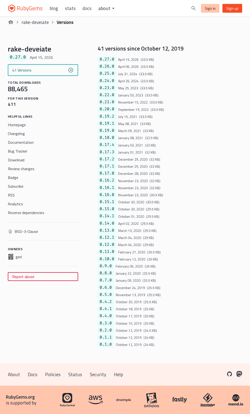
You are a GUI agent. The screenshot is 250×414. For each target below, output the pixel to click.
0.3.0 (106, 323)
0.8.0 (106, 273)
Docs (87, 8)
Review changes (21, 169)
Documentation (21, 142)
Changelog (16, 133)
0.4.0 (106, 315)
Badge (13, 177)
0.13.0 (107, 230)
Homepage (17, 125)
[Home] (11, 22)
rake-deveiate (35, 22)
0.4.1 (106, 308)
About (14, 374)
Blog (54, 8)
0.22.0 (107, 95)
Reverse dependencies (26, 213)
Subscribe (15, 186)
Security (98, 374)
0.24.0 (107, 80)
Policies (53, 374)
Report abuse (23, 276)
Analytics (15, 204)
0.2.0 (106, 330)
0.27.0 (107, 59)
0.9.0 (106, 266)
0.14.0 (107, 223)
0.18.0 (107, 137)
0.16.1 (107, 187)
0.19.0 (107, 130)
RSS (11, 195)
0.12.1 (107, 237)
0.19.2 (107, 116)
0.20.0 (107, 109)
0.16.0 (107, 194)
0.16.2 (107, 180)
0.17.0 (107, 173)
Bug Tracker (17, 151)
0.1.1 (106, 337)
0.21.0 (107, 102)
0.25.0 (107, 73)
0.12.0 (107, 244)
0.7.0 (106, 280)
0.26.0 (107, 66)
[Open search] (193, 8)
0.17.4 (107, 144)
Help (118, 374)
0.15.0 (107, 209)
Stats (70, 8)
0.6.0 (106, 287)
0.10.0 (107, 259)
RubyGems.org (20, 396)
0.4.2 (106, 301)
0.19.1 (107, 123)
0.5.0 (106, 294)
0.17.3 (107, 152)
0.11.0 (107, 251)
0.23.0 (107, 87)
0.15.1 (107, 201)
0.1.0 (106, 344)
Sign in (210, 8)
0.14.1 (107, 216)
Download (16, 160)
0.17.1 (107, 166)
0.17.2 (107, 159)
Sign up (232, 8)
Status (75, 374)
